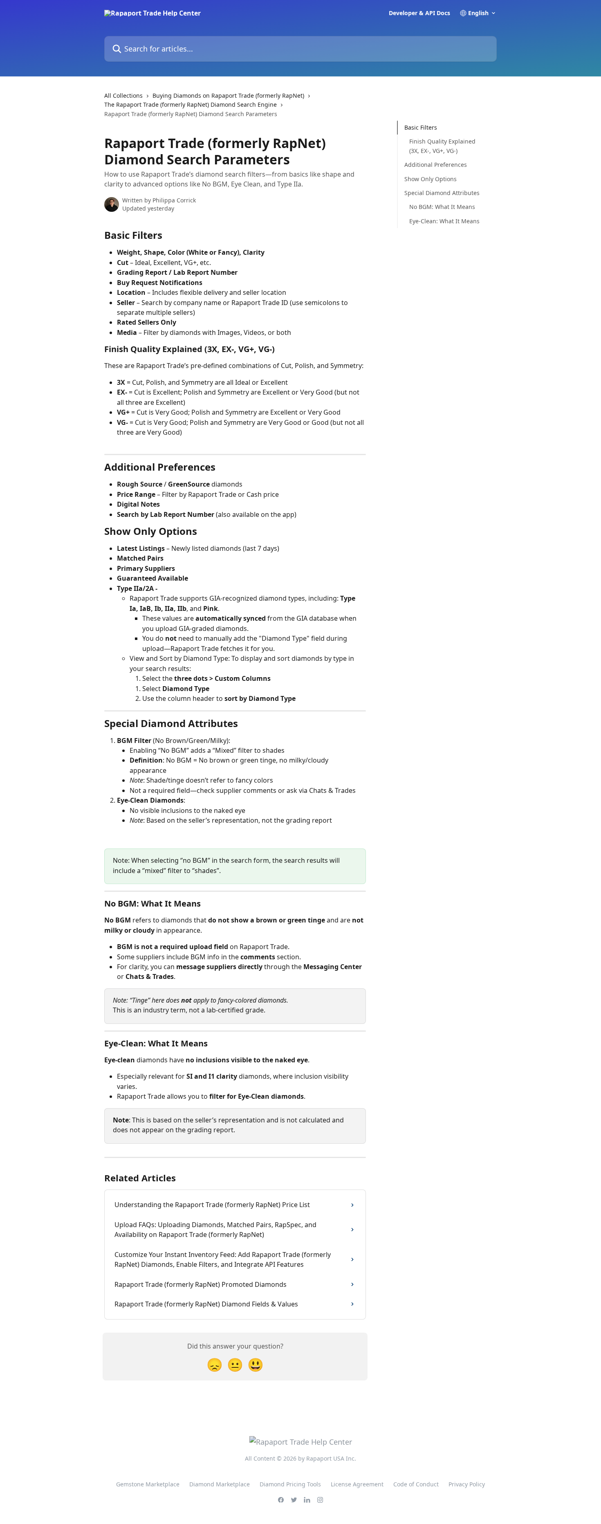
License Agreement (357, 1484)
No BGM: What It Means (442, 207)
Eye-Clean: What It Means (444, 221)
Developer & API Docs (419, 13)
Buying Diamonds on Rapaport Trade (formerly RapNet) (228, 95)
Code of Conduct (416, 1484)
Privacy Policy (467, 1484)
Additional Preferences (435, 164)
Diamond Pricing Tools (290, 1484)
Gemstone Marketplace (147, 1484)
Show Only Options (430, 178)
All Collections (123, 95)
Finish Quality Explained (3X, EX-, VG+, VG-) (442, 145)
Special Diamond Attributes (442, 193)
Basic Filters (420, 127)
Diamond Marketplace (219, 1484)
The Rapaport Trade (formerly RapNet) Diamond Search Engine (190, 104)
